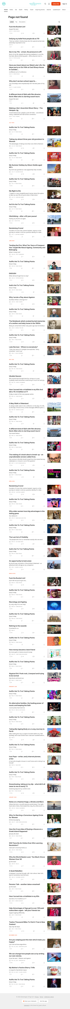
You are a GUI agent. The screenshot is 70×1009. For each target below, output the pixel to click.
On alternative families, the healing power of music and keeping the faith (26, 704)
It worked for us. (14, 628)
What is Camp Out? (14, 252)
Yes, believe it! (13, 516)
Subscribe (56, 4)
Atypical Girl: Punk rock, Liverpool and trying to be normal (26, 675)
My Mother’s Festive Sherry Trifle (22, 968)
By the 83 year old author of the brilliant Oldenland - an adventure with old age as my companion (25, 564)
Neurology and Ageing (18, 602)
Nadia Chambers (20, 382)
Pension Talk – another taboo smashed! (24, 884)
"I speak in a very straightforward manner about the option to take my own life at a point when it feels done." (26, 194)
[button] (6, 10)
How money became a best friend (22, 650)
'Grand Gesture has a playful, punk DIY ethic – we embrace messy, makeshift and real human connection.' (26, 113)
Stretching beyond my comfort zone (19, 789)
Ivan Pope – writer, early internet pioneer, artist (25, 758)
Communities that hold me (17, 708)
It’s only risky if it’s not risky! (17, 604)
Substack (26, 1005)
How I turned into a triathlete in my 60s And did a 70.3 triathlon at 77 (26, 391)
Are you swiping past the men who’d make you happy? (27, 941)
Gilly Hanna (16, 116)
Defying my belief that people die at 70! (24, 39)
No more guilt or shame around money (20, 652)
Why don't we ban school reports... (23, 81)
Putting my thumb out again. (17, 218)
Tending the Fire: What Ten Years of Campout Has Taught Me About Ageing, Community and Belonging (27, 247)
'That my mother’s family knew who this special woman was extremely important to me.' (26, 42)
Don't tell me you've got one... (18, 580)
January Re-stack (14, 834)
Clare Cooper (17, 87)
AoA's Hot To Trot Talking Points (21, 285)
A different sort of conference (17, 72)
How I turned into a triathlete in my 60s (24, 896)
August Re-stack (13, 29)
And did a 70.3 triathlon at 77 (17, 898)
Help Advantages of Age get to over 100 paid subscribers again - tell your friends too (26, 909)
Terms (41, 997)
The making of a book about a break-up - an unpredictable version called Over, (26, 456)
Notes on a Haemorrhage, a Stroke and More (26, 802)
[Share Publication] (49, 3)
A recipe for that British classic (18, 970)
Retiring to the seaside (18, 626)
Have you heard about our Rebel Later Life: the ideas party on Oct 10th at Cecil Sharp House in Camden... (27, 67)
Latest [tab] (12, 22)
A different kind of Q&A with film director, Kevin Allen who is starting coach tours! (25, 430)
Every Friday (12, 130)
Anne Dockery (19, 900)
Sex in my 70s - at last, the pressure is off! (25, 52)
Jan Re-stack (12, 861)
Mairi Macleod (23, 946)
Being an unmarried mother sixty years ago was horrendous (27, 326)
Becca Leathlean (20, 710)
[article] (35, 30)
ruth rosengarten (21, 463)
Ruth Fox (17, 220)
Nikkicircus (19, 606)
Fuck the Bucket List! (17, 27)
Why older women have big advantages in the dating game (27, 512)
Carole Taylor (19, 328)
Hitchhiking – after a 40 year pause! (23, 216)
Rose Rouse (17, 31)
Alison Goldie (19, 171)
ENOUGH (12, 273)
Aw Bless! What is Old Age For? (18, 299)
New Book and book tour (16, 678)
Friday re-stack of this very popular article (21, 394)
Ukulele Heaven (15, 376)
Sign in (64, 4)
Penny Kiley (19, 680)
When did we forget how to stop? (19, 276)
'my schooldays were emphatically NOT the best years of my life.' (26, 84)
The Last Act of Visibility (18, 537)
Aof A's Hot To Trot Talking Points (22, 204)
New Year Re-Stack (14, 927)
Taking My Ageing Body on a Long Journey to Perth (26, 730)
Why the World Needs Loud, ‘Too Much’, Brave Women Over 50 (27, 858)
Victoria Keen (19, 541)
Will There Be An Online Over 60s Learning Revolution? (26, 844)
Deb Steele (18, 928)
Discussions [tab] (22, 22)
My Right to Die (15, 191)
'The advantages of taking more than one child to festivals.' (26, 144)
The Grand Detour (14, 433)
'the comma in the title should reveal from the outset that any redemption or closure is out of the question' (27, 460)
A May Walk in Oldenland (18, 403)
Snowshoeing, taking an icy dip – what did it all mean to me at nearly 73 (27, 785)
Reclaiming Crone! (16, 228)
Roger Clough (20, 409)
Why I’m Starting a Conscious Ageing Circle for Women (26, 816)
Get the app (43, 1001)
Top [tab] (16, 22)
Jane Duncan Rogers (21, 654)
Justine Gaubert (19, 234)
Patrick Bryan (19, 278)
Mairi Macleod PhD (21, 518)
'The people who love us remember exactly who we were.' (26, 539)
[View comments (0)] (22, 76)
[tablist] (17, 22)
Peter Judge (17, 58)
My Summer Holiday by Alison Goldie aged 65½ (25, 166)
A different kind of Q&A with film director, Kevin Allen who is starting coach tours (25, 95)
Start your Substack (30, 1001)
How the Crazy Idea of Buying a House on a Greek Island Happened (26, 830)
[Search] (45, 3)
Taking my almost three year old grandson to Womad (26, 140)
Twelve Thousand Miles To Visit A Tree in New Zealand (27, 923)
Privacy (37, 997)
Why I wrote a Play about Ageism (22, 297)
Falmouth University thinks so (18, 848)
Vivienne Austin (20, 877)
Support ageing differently (17, 913)
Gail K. (17, 863)
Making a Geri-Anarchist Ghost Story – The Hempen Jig (26, 109)
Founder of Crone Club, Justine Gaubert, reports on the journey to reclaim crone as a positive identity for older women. (25, 489)
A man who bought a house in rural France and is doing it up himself (27, 762)
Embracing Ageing (14, 820)
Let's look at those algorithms (17, 944)
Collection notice (49, 997)
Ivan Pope (18, 765)
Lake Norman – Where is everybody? (23, 347)
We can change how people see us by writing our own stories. (26, 955)
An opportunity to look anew (20, 561)
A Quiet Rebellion (15, 871)
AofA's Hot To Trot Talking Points (22, 127)
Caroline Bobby (20, 197)
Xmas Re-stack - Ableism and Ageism (20, 958)
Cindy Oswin (19, 301)
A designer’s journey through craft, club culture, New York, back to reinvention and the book (26, 874)
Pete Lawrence (20, 254)
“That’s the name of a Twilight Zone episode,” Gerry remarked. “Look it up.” (24, 350)
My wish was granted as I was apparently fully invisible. (25, 169)
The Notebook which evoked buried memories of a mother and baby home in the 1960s (27, 322)
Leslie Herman (19, 353)
